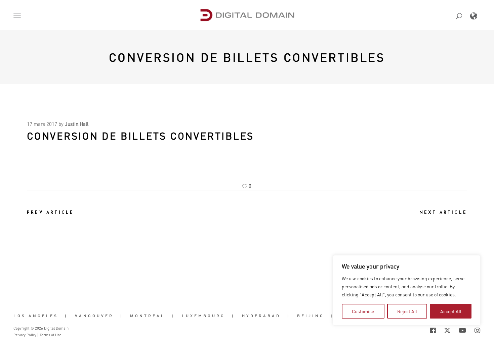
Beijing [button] (310, 315)
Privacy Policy (24, 335)
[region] (407, 290)
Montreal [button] (147, 315)
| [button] (66, 315)
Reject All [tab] (407, 311)
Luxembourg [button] (203, 315)
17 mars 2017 (42, 123)
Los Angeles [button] (35, 315)
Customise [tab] (363, 311)
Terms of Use (50, 335)
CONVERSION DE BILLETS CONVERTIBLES (247, 57)
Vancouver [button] (94, 315)
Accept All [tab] (450, 311)
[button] (18, 15)
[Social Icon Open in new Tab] (411, 330)
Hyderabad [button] (261, 315)
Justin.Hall (76, 123)
